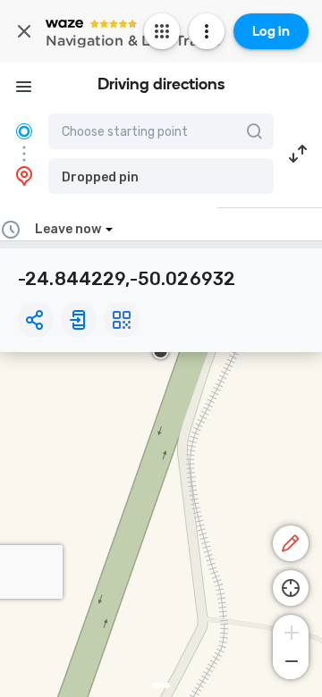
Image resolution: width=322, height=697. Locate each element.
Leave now (68, 229)
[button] (161, 176)
